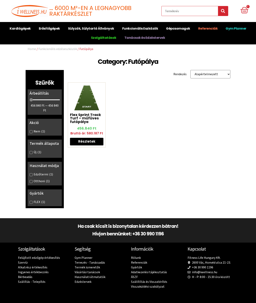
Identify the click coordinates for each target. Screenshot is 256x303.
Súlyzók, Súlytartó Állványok (91, 28)
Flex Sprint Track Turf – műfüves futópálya (85, 118)
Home (32, 49)
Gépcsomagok (178, 28)
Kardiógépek (20, 28)
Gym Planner (236, 28)
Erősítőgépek (49, 28)
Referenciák (208, 28)
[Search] (223, 11)
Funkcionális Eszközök (140, 28)
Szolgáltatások (103, 37)
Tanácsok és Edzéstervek (144, 37)
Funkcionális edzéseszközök (57, 49)
